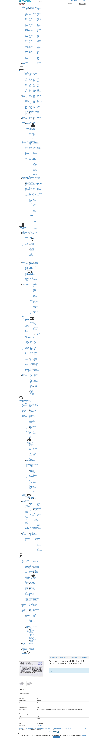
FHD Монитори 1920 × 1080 (39, 49)
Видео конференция (35, 265)
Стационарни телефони (37, 539)
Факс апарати (32, 462)
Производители (43, 728)
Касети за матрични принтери (35, 489)
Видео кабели (23, 644)
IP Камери (31, 428)
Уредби (29, 256)
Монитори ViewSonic (39, 19)
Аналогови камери (35, 435)
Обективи (39, 184)
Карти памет (33, 372)
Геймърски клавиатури (31, 274)
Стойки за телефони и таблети (35, 153)
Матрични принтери (32, 485)
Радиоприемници (36, 229)
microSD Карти (36, 382)
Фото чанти (38, 191)
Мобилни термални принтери (24, 494)
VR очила (31, 268)
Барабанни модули (35, 452)
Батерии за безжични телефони (39, 544)
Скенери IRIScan (26, 526)
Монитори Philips (39, 26)
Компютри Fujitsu (31, 47)
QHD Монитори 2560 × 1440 (39, 55)
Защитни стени (32, 413)
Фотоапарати (37, 177)
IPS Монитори (39, 31)
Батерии (32, 588)
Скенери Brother (26, 519)
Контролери (32, 313)
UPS (35, 498)
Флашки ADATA (35, 357)
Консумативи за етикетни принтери (35, 481)
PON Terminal (36, 405)
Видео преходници (35, 638)
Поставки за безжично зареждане (39, 146)
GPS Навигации (35, 617)
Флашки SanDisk (35, 365)
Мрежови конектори (32, 649)
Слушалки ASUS (27, 333)
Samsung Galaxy (35, 161)
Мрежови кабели (29, 646)
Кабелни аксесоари (24, 652)
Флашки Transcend (36, 367)
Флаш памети (33, 338)
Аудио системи (24, 234)
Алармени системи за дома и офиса (36, 534)
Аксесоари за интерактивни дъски (39, 516)
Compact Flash (36, 375)
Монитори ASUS (39, 14)
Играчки (36, 572)
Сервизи (29, 728)
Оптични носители (37, 335)
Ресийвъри (35, 615)
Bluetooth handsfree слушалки (32, 250)
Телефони (32, 157)
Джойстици (32, 314)
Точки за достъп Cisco (30, 439)
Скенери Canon (26, 521)
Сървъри (32, 415)
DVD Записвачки (39, 113)
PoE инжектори (36, 407)
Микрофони (30, 255)
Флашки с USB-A (35, 341)
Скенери (24, 510)
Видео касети (33, 394)
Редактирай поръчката (62, 728)
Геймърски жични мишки (35, 280)
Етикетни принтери (32, 471)
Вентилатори (37, 92)
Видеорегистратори (37, 614)
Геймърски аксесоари (30, 317)
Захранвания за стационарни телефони (39, 549)
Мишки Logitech (34, 292)
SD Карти (35, 384)
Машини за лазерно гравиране (32, 458)
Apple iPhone (34, 159)
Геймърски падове (35, 297)
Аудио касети (33, 391)
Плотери (24, 501)
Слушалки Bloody (27, 335)
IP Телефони (39, 541)
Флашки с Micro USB (35, 354)
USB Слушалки (32, 238)
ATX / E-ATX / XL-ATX (38, 78)
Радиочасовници (39, 231)
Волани (23, 349)
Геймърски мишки (32, 277)
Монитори (36, 7)
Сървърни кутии (35, 419)
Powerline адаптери (36, 402)
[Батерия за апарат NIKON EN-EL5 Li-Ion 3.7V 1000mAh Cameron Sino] (33, 668)
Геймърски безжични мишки (35, 284)
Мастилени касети (35, 468)
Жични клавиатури (31, 269)
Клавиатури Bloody (35, 302)
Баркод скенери (36, 520)
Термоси (34, 577)
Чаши (34, 578)
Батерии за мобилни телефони (35, 168)
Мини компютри (24, 64)
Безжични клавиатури (31, 271)
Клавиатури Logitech (35, 304)
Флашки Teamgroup (36, 370)
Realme (34, 165)
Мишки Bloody (34, 287)
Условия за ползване (35, 728)
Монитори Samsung (39, 28)
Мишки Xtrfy (34, 294)
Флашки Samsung (36, 362)
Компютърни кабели (30, 644)
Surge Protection (36, 510)
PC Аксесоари (36, 119)
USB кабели (31, 632)
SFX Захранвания (35, 136)
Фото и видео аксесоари (39, 187)
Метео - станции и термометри (36, 561)
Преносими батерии (35, 605)
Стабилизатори (37, 508)
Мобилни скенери (27, 512)
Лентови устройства (35, 324)
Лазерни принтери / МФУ (32, 446)
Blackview (35, 164)
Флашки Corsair (35, 360)
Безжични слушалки (27, 327)
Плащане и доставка (23, 728)
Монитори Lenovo (39, 21)
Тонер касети (34, 455)
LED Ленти (38, 121)
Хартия (23, 532)
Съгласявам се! (56, 736)
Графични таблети (36, 263)
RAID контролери (35, 417)
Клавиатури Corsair (35, 307)
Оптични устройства (36, 110)
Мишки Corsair (34, 290)
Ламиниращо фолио (39, 529)
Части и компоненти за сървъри (35, 424)
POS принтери (35, 473)
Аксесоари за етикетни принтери (35, 477)
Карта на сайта (49, 728)
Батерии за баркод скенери (38, 523)
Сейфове (36, 571)
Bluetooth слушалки (32, 245)
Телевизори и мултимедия (57, 657)
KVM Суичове (32, 630)
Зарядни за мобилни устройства (36, 141)
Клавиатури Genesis (35, 309)
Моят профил (55, 728)
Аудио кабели (31, 641)
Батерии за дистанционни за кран (36, 592)
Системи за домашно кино (35, 234)
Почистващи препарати (36, 565)
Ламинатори (36, 527)
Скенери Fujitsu (26, 524)
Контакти (69, 728)
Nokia (34, 163)
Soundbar (35, 228)
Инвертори (39, 507)
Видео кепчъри (36, 260)
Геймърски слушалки (32, 247)
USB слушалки (27, 324)
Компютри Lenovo (31, 52)
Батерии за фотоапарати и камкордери (39, 181)
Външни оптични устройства (38, 332)
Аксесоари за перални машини (32, 585)
